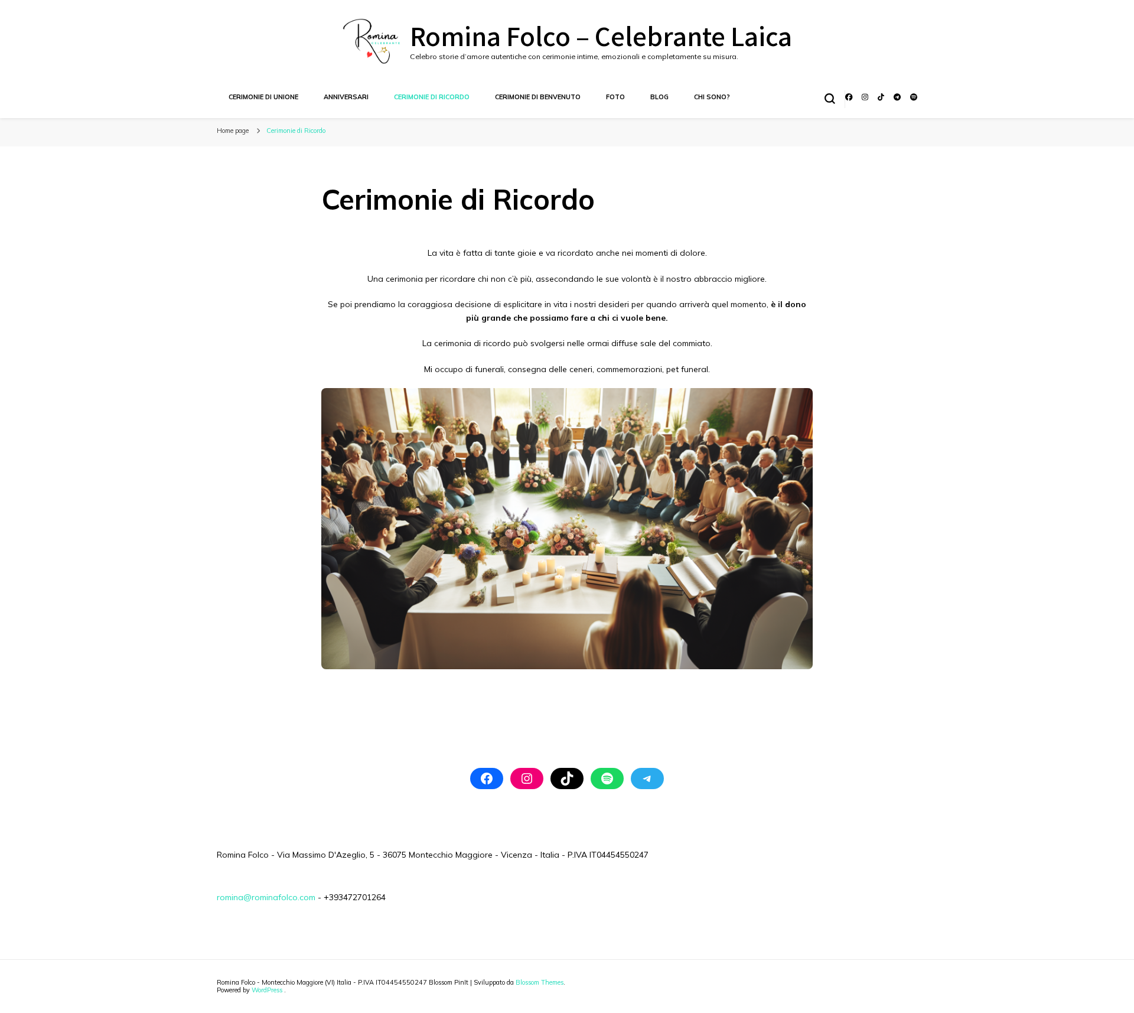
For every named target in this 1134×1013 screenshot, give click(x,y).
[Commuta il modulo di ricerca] (830, 98)
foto (615, 97)
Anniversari (346, 97)
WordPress (267, 990)
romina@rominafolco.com (266, 897)
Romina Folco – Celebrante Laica (601, 35)
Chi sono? (712, 97)
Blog (659, 97)
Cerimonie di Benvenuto (538, 97)
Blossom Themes (539, 982)
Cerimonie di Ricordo (432, 97)
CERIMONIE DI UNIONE (263, 97)
